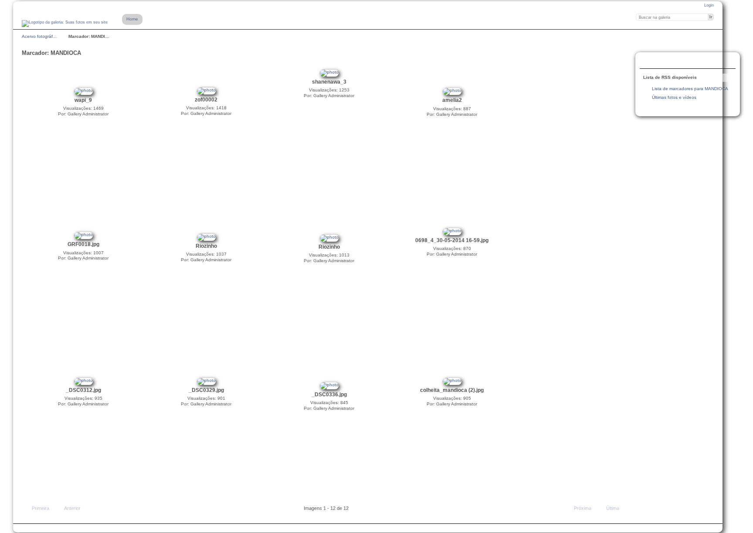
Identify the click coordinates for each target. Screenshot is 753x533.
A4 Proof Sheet (649, 61)
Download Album (683, 61)
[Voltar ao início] (65, 23)
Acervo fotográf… (39, 36)
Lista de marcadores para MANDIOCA (690, 88)
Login (709, 5)
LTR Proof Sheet (666, 61)
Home (132, 19)
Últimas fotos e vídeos (674, 97)
